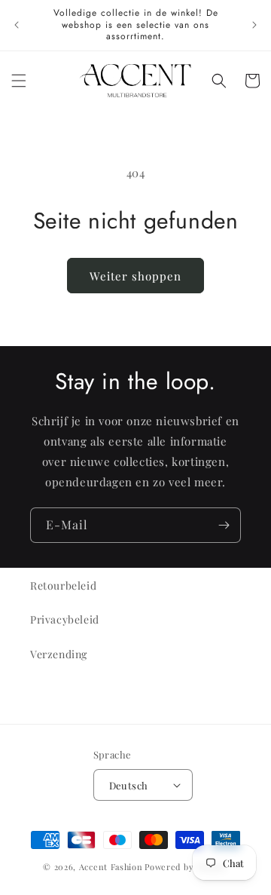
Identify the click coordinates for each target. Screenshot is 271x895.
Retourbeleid (63, 585)
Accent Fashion (111, 866)
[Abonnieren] (223, 525)
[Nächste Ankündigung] (254, 24)
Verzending (58, 654)
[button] (18, 80)
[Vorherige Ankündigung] (16, 24)
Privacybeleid (64, 619)
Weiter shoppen (135, 276)
